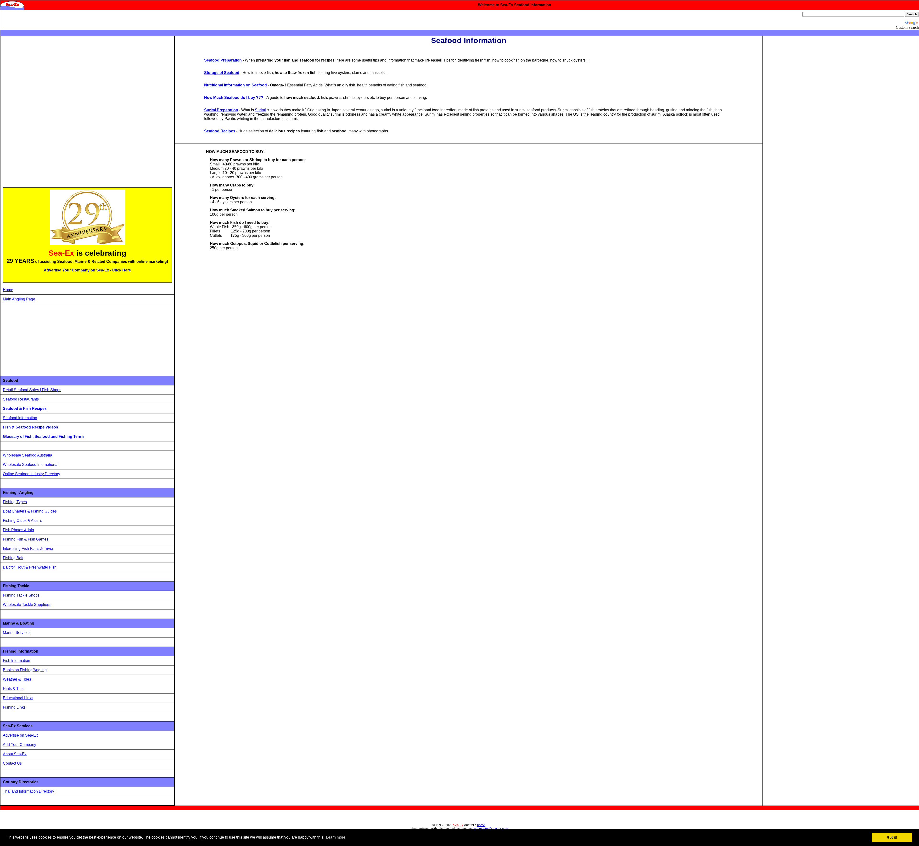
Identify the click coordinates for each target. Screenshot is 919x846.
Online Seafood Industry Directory (31, 474)
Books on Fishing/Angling (25, 670)
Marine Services (16, 633)
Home (8, 290)
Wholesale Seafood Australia (27, 455)
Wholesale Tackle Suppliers (26, 605)
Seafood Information (20, 418)
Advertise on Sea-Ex (20, 735)
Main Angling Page (19, 299)
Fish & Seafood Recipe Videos (30, 427)
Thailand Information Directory (28, 791)
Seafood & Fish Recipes (25, 408)
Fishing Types (15, 502)
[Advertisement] (39, 110)
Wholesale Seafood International (30, 464)
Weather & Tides (17, 679)
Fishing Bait (13, 558)
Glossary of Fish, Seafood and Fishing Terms (43, 436)
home (481, 825)
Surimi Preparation (221, 110)
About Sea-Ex (15, 754)
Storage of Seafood (221, 73)
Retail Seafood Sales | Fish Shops (32, 390)
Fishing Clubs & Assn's (22, 521)
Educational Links (18, 698)
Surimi (260, 110)
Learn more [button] (335, 837)
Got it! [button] (892, 837)
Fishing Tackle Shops (21, 595)
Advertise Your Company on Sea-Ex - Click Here (87, 270)
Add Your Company (19, 745)
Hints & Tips (13, 689)
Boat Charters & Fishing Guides (30, 511)
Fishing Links (14, 707)
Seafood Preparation (223, 60)
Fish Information (16, 661)
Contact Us (12, 763)
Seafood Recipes (219, 131)
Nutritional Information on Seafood (235, 85)
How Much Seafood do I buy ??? (233, 98)
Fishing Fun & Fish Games (25, 539)
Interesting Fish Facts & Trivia (28, 549)
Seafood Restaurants (21, 399)
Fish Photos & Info (18, 530)
